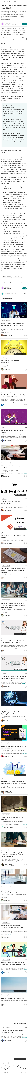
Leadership (4, 637)
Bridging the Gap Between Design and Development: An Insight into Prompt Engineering (12, 325)
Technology (4, 708)
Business (4, 357)
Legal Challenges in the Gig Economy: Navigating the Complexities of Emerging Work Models (13, 1067)
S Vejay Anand (7, 510)
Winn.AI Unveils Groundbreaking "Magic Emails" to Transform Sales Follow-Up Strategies (13, 570)
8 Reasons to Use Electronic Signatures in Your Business (13, 467)
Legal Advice (5, 849)
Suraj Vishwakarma (8, 756)
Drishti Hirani (9, 792)
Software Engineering (6, 276)
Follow (24, 23)
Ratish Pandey (7, 440)
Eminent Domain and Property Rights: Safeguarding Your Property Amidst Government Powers (12, 854)
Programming (5, 743)
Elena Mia (6, 720)
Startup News (7, 578)
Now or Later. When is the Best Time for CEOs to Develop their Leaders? (13, 641)
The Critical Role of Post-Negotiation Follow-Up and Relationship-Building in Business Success (13, 605)
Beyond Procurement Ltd (9, 827)
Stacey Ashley (7, 651)
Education (4, 532)
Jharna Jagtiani (7, 369)
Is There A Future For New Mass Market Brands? (10, 502)
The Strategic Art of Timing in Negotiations (10, 361)
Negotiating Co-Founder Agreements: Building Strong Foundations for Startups (13, 782)
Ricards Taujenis (8, 543)
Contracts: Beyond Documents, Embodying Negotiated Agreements (12, 891)
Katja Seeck (6, 937)
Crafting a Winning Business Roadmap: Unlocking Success (13, 1031)
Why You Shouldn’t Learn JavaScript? (12, 998)
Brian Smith (6, 476)
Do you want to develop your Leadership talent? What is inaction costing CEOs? (13, 677)
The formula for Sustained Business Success (12, 431)
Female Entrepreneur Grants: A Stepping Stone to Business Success (13, 395)
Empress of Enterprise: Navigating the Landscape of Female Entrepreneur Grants (14, 963)
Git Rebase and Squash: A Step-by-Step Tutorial (13, 536)
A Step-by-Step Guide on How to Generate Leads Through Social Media (12, 926)
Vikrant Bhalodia (8, 335)
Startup (3, 778)
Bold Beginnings (8, 405)
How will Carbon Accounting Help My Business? (12, 818)
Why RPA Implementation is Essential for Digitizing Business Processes (13, 713)
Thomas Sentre (7, 1005)
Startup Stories (5, 279)
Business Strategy (17, 276)
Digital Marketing (5, 922)
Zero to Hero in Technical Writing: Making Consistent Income (13, 747)
